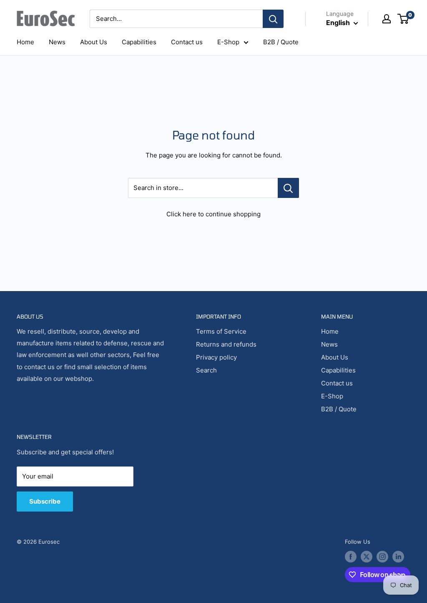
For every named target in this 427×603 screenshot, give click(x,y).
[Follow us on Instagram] (382, 556)
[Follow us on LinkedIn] (398, 556)
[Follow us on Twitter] (366, 556)
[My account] (386, 18)
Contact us (187, 42)
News (57, 42)
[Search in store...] (288, 188)
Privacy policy (216, 357)
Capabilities (139, 42)
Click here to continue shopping (213, 214)
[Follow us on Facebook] (351, 556)
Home (25, 42)
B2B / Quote (281, 42)
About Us (93, 42)
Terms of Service (221, 331)
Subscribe (44, 501)
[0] (403, 19)
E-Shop (228, 42)
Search (206, 370)
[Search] (273, 19)
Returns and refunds (226, 344)
